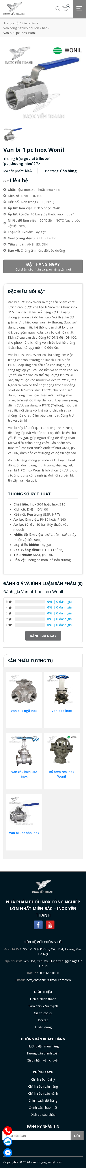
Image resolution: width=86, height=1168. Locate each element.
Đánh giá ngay (43, 636)
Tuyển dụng (43, 1027)
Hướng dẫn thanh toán (43, 1053)
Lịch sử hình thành (43, 999)
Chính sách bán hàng (43, 1086)
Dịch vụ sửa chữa (43, 1114)
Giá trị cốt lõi (43, 1013)
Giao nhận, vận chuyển (43, 1060)
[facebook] (38, 924)
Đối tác (43, 1020)
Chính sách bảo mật (43, 1107)
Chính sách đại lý (43, 1079)
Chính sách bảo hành (43, 1093)
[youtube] (50, 924)
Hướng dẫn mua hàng (43, 1046)
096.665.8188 (49, 973)
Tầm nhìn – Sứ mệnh (43, 1006)
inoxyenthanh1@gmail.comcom (48, 980)
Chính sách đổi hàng (43, 1100)
